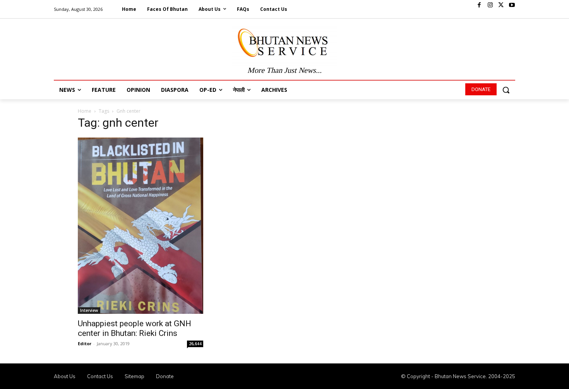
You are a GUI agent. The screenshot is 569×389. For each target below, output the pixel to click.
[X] (500, 5)
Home (84, 111)
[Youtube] (511, 5)
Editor (84, 343)
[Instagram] (490, 5)
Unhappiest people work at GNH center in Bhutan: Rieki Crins (134, 328)
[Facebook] (479, 5)
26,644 (195, 343)
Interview (89, 310)
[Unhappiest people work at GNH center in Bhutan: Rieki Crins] (140, 226)
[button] (506, 90)
